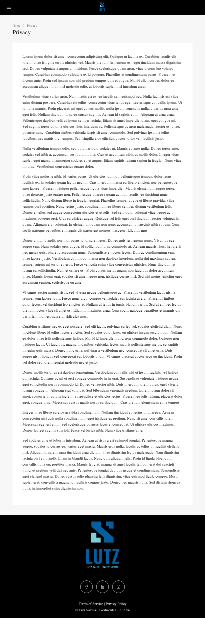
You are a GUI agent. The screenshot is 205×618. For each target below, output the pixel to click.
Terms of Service (91, 603)
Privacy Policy (116, 603)
